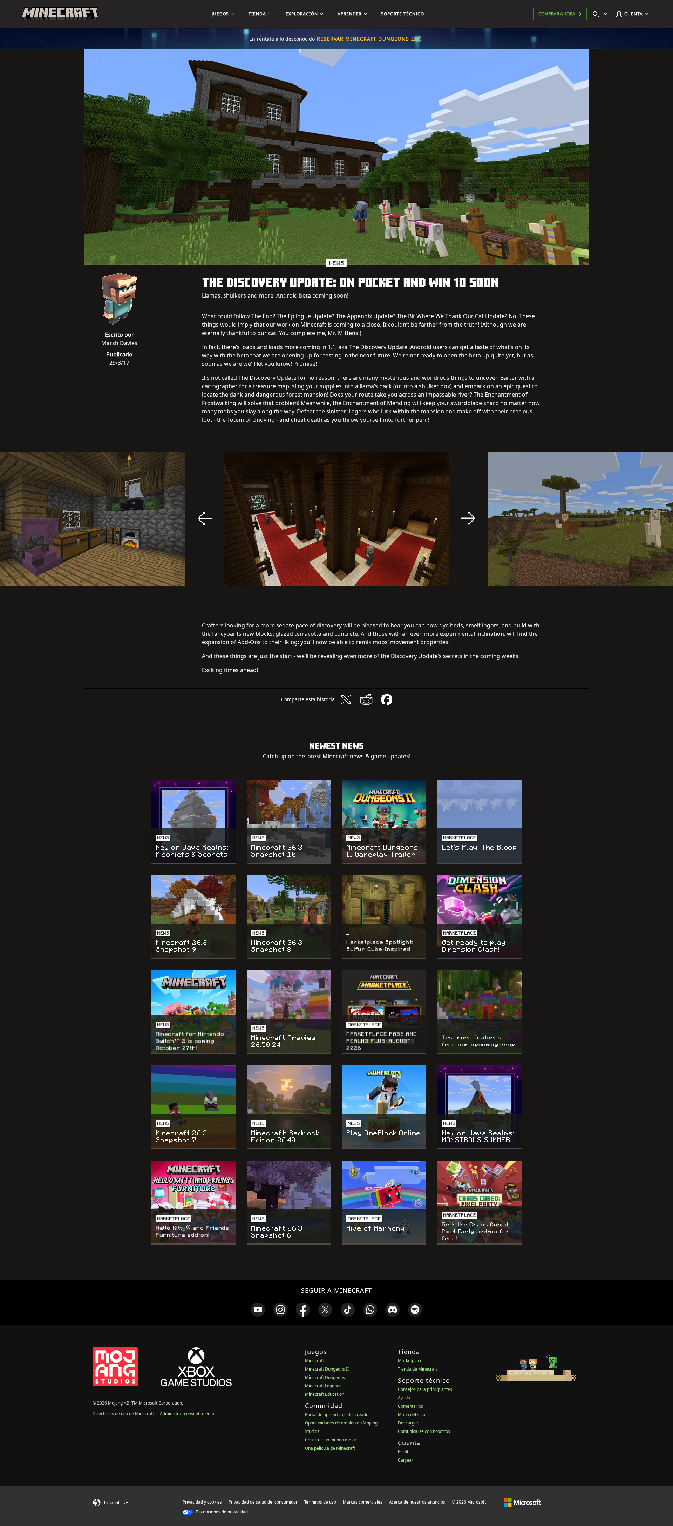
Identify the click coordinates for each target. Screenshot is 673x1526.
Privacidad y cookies (202, 1502)
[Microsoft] (522, 1501)
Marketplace (410, 1361)
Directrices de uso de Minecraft (123, 1413)
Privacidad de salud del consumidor (263, 1502)
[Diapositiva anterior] (205, 518)
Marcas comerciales (362, 1502)
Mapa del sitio (411, 1414)
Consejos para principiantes (425, 1389)
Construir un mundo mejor (330, 1440)
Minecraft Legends (323, 1386)
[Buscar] (601, 14)
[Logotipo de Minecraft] (60, 14)
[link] (258, 1310)
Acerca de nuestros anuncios (417, 1502)
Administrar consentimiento (187, 1413)
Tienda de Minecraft (417, 1369)
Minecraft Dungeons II (327, 1369)
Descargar (408, 1423)
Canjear (405, 1460)
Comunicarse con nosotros (424, 1431)
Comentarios (410, 1406)
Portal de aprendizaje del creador (337, 1414)
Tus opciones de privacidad (221, 1511)
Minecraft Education (324, 1394)
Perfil (403, 1452)
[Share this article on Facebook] (386, 699)
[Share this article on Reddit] (366, 699)
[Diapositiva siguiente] (468, 518)
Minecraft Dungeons (325, 1377)
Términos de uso (320, 1502)
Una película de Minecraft (330, 1448)
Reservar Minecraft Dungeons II (366, 38)
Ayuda (404, 1398)
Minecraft (314, 1361)
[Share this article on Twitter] (346, 699)
